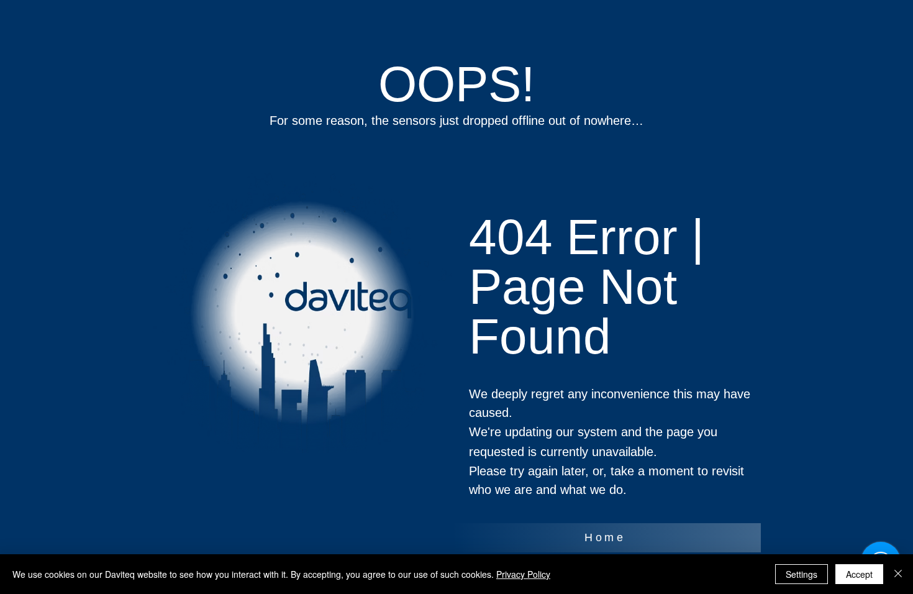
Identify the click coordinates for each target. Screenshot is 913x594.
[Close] (898, 574)
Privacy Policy (523, 574)
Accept (859, 574)
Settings (801, 574)
